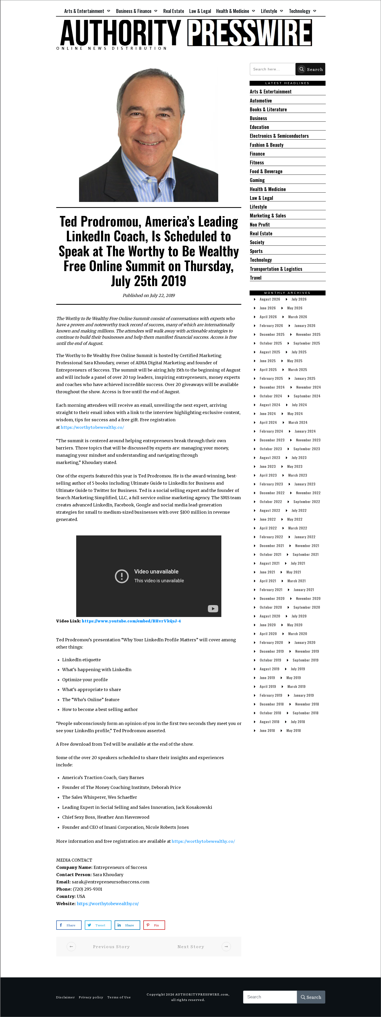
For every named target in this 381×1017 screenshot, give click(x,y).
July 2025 (299, 351)
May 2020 (294, 624)
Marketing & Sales (268, 215)
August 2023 (270, 457)
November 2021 (307, 545)
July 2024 (299, 404)
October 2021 (270, 554)
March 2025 (297, 369)
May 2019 (293, 677)
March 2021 (296, 580)
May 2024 (295, 413)
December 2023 (272, 439)
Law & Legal (261, 198)
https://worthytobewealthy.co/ (92, 427)
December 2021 (272, 545)
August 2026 (270, 299)
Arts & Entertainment (271, 91)
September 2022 (306, 501)
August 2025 (270, 351)
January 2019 (304, 695)
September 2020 (306, 607)
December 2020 (272, 598)
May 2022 (294, 519)
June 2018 (267, 730)
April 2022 (268, 528)
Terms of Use (119, 997)
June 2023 (268, 466)
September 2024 (307, 395)
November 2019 (307, 651)
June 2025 (268, 360)
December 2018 (272, 704)
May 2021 (293, 572)
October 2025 (271, 343)
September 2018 (306, 712)
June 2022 (268, 519)
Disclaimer (65, 997)
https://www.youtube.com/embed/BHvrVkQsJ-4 (131, 620)
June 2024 (268, 413)
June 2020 (268, 624)
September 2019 (306, 660)
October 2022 (271, 501)
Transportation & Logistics (276, 269)
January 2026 (304, 325)
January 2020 (304, 642)
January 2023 (304, 483)
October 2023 (271, 448)
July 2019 (298, 668)
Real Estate (261, 233)
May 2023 (294, 466)
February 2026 (271, 325)
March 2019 (296, 686)
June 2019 (267, 677)
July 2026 (299, 299)
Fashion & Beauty (267, 145)
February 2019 (271, 695)
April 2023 (268, 475)
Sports (256, 251)
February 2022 (271, 536)
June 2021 (267, 572)
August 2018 (269, 721)
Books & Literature (268, 109)
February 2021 (271, 589)
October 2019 (270, 660)
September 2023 (306, 448)
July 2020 (299, 616)
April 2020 (268, 633)
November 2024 (308, 387)
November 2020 (308, 598)
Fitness (257, 162)
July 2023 (299, 457)
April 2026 (268, 316)
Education (259, 127)
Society (257, 242)
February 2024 (271, 431)
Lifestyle (258, 207)
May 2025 (294, 360)
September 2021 (306, 554)
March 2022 (297, 528)
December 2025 (272, 334)
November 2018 (307, 704)
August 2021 (269, 563)
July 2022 (299, 510)
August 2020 (270, 616)
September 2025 (306, 343)
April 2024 (268, 422)
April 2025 (268, 369)
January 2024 (305, 431)
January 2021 (304, 589)
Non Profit (260, 224)
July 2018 (298, 721)
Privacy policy (91, 997)
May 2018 (293, 730)
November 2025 (308, 334)
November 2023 (308, 439)
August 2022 (270, 510)
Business (258, 118)
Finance (257, 153)
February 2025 (271, 378)
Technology (261, 260)
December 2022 (272, 492)
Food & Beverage (266, 171)
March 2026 (297, 316)
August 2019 (269, 668)
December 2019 (272, 651)
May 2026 (294, 307)
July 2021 (298, 563)
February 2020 (271, 642)
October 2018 (270, 712)
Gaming (257, 180)
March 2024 (298, 422)
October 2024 (271, 395)
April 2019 (268, 686)
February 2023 (271, 483)
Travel (256, 277)
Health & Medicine (268, 189)
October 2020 (271, 607)
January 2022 (304, 536)
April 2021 (268, 580)
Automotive (261, 100)
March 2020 (297, 633)
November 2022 (308, 492)
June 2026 (268, 307)
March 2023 (297, 475)
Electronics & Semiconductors (279, 136)
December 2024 (272, 387)
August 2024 (270, 404)
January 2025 (304, 378)
